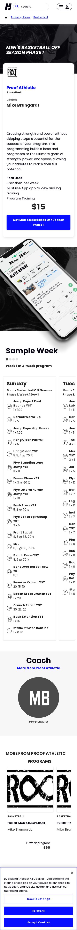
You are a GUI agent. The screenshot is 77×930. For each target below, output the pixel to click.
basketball (40, 17)
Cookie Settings (38, 899)
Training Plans (20, 17)
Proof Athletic (21, 87)
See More (39, 804)
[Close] (72, 872)
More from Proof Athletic (38, 668)
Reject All (38, 911)
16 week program (38, 843)
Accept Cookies (38, 922)
